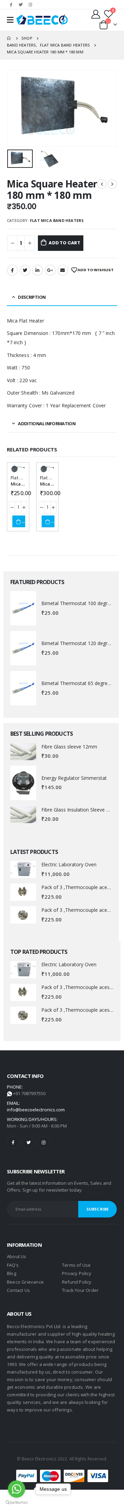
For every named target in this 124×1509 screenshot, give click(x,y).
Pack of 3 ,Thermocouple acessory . (81, 887)
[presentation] (15, 108)
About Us (17, 1256)
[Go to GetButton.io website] (17, 1502)
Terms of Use (76, 1265)
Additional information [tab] (46, 423)
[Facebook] (11, 4)
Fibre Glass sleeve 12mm (69, 746)
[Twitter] (20, 4)
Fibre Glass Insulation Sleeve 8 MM (80, 809)
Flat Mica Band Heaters (57, 220)
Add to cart (64, 242)
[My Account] (96, 13)
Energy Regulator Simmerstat (74, 778)
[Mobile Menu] (10, 20)
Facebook (12, 270)
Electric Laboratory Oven (68, 864)
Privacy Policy (76, 1273)
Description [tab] (31, 297)
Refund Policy (77, 1282)
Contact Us (18, 1290)
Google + (50, 270)
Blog (11, 1273)
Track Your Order (80, 1290)
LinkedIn (37, 270)
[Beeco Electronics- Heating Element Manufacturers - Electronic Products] (42, 20)
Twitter (25, 270)
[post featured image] (23, 608)
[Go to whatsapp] (16, 1489)
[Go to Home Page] (9, 38)
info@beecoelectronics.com (36, 1110)
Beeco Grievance (25, 1282)
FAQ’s (13, 1265)
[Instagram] (30, 4)
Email (62, 270)
